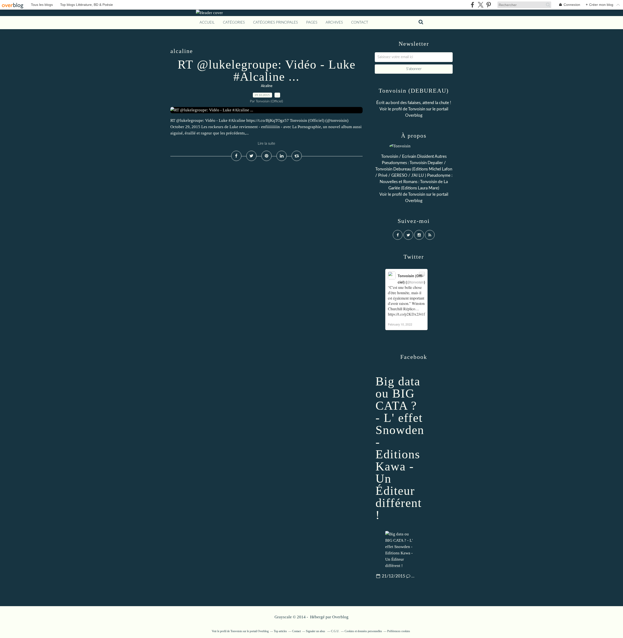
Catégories (234, 22)
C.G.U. (335, 631)
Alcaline (266, 86)
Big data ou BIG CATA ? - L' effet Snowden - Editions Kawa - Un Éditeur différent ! (400, 448)
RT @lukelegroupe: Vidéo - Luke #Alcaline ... (267, 70)
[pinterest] (489, 5)
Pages (311, 22)
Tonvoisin (416, 109)
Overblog (340, 617)
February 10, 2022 (400, 324)
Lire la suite (266, 143)
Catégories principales (275, 22)
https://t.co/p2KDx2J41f (406, 314)
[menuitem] (207, 22)
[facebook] (472, 5)
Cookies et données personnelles (363, 631)
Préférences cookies (398, 631)
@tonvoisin (415, 282)
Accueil (207, 22)
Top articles (280, 631)
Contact (359, 22)
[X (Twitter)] (480, 5)
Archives (334, 22)
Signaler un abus (316, 631)
